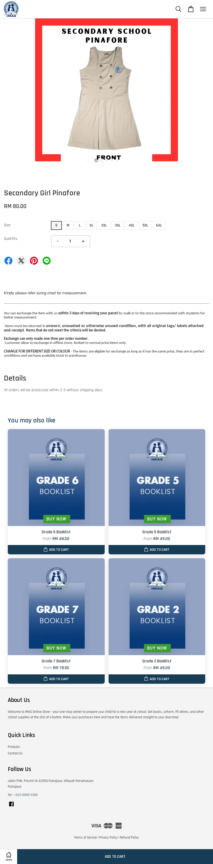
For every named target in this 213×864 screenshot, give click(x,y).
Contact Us (15, 753)
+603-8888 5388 (26, 795)
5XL (145, 225)
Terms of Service (85, 837)
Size (7, 225)
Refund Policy (129, 837)
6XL (159, 225)
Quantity (10, 238)
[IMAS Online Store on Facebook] (11, 807)
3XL (118, 225)
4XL (132, 225)
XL (91, 225)
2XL (104, 225)
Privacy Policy (108, 837)
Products (14, 747)
